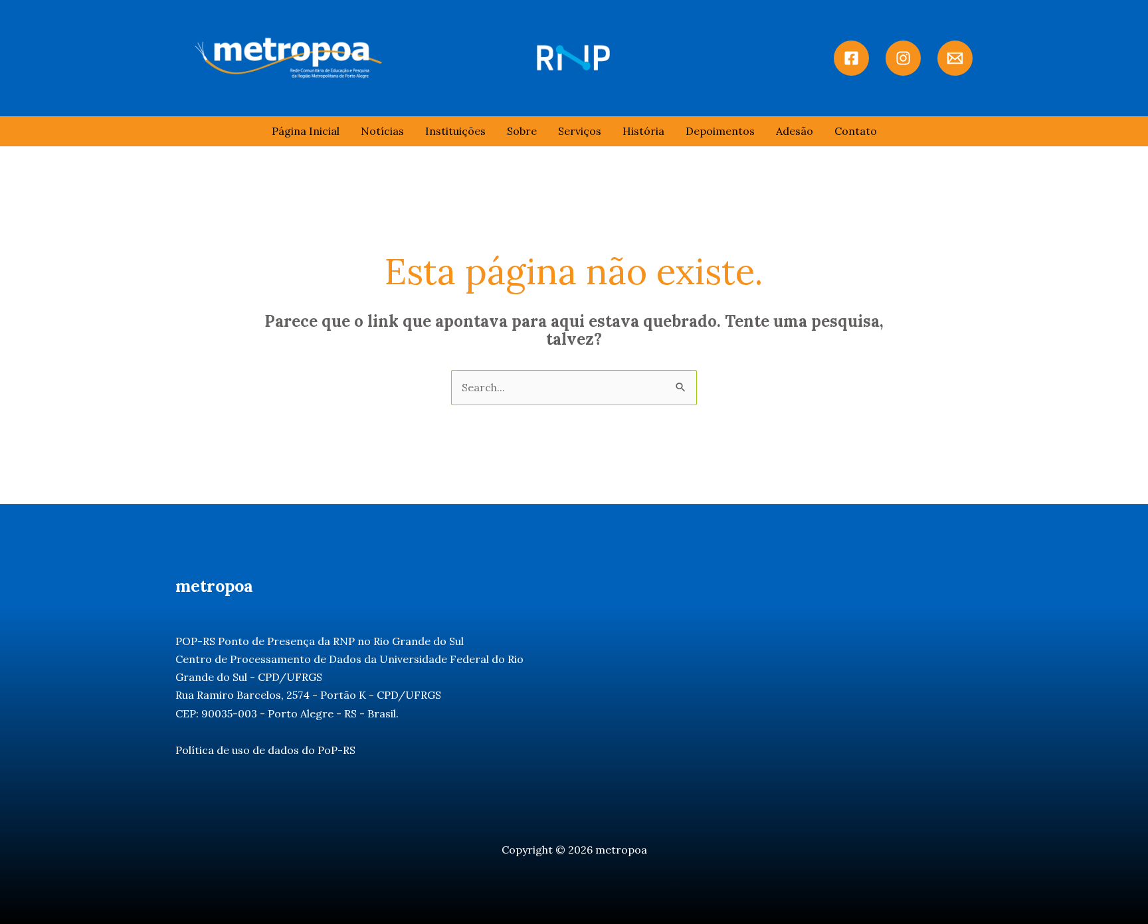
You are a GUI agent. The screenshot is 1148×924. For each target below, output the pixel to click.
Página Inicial (305, 131)
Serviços (579, 131)
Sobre (522, 131)
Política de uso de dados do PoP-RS (265, 750)
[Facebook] (851, 58)
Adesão (794, 131)
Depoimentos (720, 131)
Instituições (455, 131)
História (643, 131)
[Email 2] (955, 58)
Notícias (382, 131)
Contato (855, 131)
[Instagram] (903, 58)
